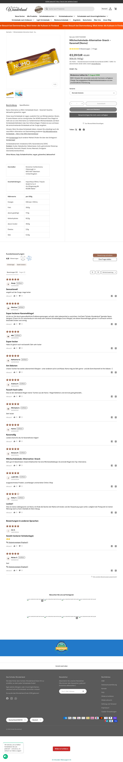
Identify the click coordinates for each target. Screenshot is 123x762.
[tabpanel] (33, 134)
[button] (116, 9)
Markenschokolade (61, 20)
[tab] (11, 105)
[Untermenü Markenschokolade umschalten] (70, 20)
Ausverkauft (101, 103)
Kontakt (104, 689)
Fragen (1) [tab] (22, 272)
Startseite (9, 32)
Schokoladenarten (66, 16)
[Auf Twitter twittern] (76, 130)
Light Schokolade (43, 20)
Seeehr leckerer (21, 264)
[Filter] (98, 272)
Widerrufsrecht (106, 700)
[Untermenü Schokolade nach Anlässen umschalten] (33, 20)
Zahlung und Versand (108, 704)
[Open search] (92, 272)
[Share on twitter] (116, 296)
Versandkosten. (96, 64)
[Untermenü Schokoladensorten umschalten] (56, 16)
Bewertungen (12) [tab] (12, 272)
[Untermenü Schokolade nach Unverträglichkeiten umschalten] (107, 16)
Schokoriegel (13, 138)
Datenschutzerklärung (109, 685)
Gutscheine (87, 20)
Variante (72, 89)
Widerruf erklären (107, 696)
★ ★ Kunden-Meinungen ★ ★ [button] (61, 760)
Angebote (77, 20)
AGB (102, 681)
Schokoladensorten (46, 16)
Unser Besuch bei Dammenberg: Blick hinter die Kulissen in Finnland (87, 25)
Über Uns (97, 20)
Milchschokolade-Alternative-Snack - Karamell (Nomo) (25, 32)
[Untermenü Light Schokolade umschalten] (51, 20)
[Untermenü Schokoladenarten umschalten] (74, 16)
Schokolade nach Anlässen (22, 20)
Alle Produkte (32, 16)
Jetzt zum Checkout (93, 109)
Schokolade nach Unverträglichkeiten (91, 16)
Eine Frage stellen (105, 259)
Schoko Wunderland (16, 729)
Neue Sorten (20, 16)
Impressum (105, 708)
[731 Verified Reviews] (61, 655)
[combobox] (69, 9)
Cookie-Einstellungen (108, 712)
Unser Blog (107, 20)
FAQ (102, 692)
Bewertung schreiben (104, 255)
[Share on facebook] (112, 296)
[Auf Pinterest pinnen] (84, 130)
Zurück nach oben (62, 666)
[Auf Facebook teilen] (80, 130)
